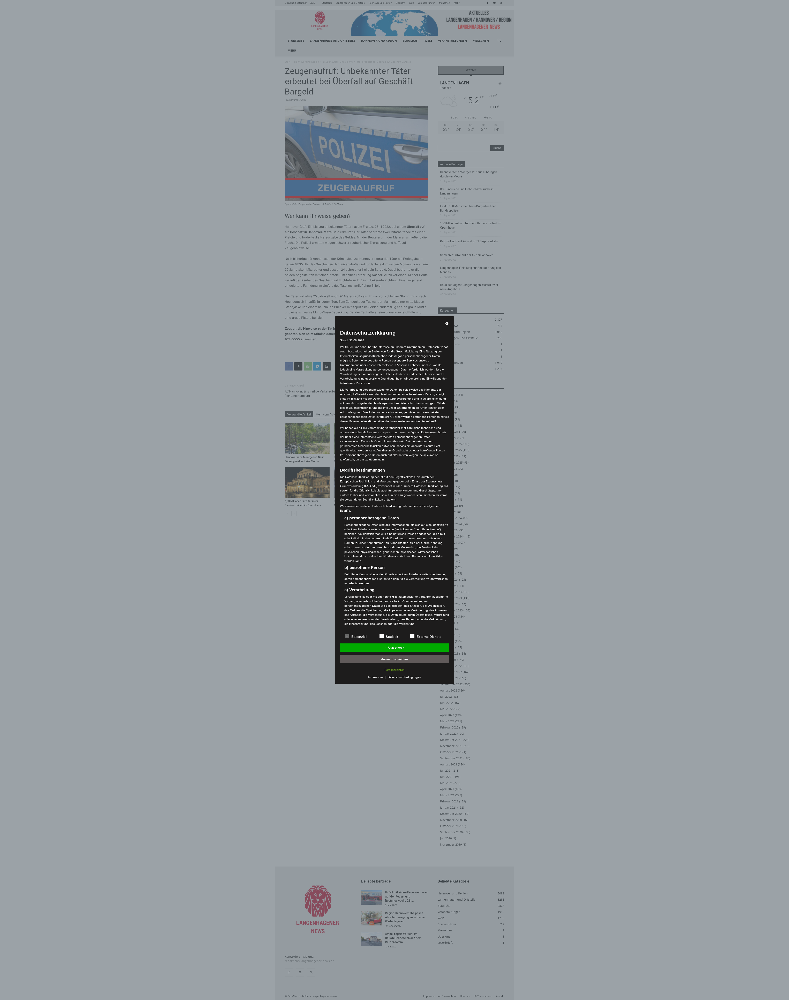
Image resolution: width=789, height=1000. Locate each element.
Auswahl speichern (394, 659)
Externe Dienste (428, 637)
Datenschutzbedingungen (404, 677)
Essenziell (359, 637)
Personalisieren (394, 669)
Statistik (392, 637)
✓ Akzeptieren (394, 647)
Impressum (375, 677)
